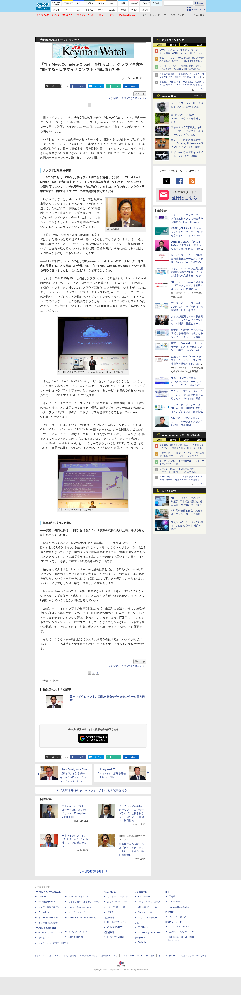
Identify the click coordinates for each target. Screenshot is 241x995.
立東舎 (110, 912)
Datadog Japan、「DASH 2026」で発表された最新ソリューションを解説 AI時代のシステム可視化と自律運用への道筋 (187, 248)
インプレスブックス (78, 931)
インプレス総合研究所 (49, 907)
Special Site (169, 95)
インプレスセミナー (78, 912)
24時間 (173, 45)
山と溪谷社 (109, 917)
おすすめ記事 (169, 490)
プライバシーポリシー (132, 955)
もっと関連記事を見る (91, 871)
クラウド (144, 15)
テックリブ (140, 938)
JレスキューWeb (146, 912)
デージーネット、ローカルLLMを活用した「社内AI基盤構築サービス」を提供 (187, 307)
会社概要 (150, 955)
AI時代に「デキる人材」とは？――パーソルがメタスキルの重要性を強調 (187, 421)
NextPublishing (75, 937)
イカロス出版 (141, 892)
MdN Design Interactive (149, 932)
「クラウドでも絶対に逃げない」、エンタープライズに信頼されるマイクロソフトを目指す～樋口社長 (131, 813)
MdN (137, 923)
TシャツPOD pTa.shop (180, 926)
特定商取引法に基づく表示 (194, 955)
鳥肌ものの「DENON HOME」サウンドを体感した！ (186, 118)
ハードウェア (159, 15)
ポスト (55, 86)
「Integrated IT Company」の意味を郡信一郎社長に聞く (112, 773)
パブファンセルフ (177, 916)
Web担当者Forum (46, 902)
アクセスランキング (173, 40)
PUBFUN (169, 912)
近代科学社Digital (115, 937)
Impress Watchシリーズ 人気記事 (181, 435)
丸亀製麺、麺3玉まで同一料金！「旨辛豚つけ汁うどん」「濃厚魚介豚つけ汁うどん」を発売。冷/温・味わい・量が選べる (181, 448)
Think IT (42, 896)
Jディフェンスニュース (149, 902)
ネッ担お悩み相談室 (48, 923)
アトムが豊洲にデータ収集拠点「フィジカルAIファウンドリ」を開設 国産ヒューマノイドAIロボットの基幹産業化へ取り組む (181, 77)
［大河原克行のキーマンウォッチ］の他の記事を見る (93, 790)
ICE (167, 892)
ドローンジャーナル (48, 917)
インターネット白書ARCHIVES (53, 943)
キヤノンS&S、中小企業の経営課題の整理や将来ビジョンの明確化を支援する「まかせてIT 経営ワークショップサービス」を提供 (187, 275)
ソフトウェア (177, 15)
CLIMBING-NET (114, 927)
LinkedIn (133, 86)
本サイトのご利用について (47, 955)
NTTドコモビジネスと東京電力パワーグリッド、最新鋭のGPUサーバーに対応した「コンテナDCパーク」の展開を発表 (181, 53)
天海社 (172, 896)
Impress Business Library (80, 907)
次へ (137, 93)
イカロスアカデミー (147, 917)
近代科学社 (109, 932)
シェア (80, 86)
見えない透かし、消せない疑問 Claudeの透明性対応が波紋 (187, 526)
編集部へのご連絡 (109, 955)
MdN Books (143, 927)
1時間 (159, 45)
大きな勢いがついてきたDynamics (127, 98)
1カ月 (199, 45)
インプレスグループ (167, 955)
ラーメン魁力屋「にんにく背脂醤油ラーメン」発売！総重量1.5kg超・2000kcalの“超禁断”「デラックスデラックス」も (182, 479)
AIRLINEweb (144, 896)
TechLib (142, 942)
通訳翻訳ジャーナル (147, 907)
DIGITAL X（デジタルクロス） (82, 917)
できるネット (44, 938)
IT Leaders (43, 912)
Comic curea (175, 902)
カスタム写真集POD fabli (182, 931)
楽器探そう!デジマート (118, 902)
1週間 (186, 45)
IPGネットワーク (173, 922)
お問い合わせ (70, 955)
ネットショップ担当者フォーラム (84, 902)
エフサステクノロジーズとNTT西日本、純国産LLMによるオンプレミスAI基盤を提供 (187, 408)
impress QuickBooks (179, 907)
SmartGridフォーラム (78, 896)
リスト (65, 86)
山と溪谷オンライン (116, 922)
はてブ (98, 86)
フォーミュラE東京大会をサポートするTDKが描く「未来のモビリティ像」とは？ (187, 131)
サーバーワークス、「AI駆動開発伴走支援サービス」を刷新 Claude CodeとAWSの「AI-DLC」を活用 (181, 69)
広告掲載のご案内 (88, 955)
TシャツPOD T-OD (116, 907)
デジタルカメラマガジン (50, 932)
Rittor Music (110, 892)
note (116, 86)
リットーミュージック (117, 896)
